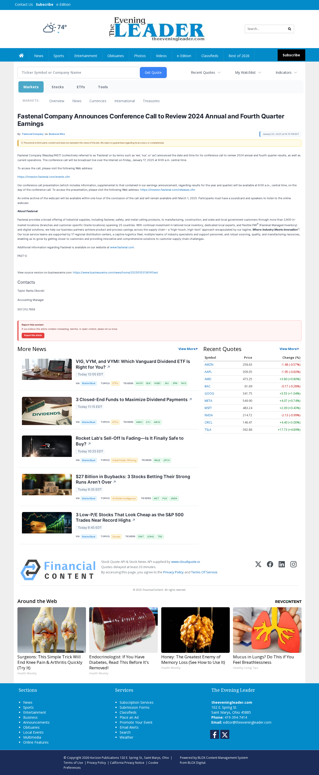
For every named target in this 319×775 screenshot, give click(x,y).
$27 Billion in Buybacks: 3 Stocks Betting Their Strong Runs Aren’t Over (133, 479)
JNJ (166, 383)
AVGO (139, 383)
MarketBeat (88, 383)
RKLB (157, 460)
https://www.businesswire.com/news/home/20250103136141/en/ (115, 272)
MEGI (157, 422)
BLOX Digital (196, 763)
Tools (103, 87)
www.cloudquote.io (185, 561)
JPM (174, 383)
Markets (31, 87)
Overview (56, 100)
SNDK (174, 498)
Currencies (97, 100)
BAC (208, 386)
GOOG (209, 393)
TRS (160, 536)
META (208, 401)
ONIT (141, 536)
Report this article (33, 335)
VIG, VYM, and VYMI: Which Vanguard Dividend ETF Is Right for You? (133, 364)
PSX (164, 498)
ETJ (148, 422)
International (124, 100)
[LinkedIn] (282, 570)
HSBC (157, 383)
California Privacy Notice (127, 763)
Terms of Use (73, 763)
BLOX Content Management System (223, 758)
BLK (148, 383)
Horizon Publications (104, 758)
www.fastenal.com (122, 247)
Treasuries (151, 100)
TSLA (208, 430)
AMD (208, 379)
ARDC (139, 422)
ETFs (81, 87)
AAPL (208, 372)
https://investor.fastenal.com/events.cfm (43, 176)
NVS (183, 383)
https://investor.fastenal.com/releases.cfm (167, 189)
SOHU (150, 536)
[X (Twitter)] (258, 570)
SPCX (166, 460)
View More (187, 348)
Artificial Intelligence (124, 498)
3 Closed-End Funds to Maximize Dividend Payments (134, 399)
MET (156, 498)
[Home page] (156, 28)
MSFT (208, 408)
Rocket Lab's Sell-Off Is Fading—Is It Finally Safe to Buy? (130, 440)
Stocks (58, 87)
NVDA (209, 415)
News (76, 100)
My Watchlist (245, 72)
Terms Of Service (204, 572)
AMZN (209, 364)
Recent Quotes (203, 72)
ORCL (208, 422)
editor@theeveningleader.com (247, 722)
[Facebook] (270, 570)
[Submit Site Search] (289, 29)
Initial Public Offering (124, 460)
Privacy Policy (173, 572)
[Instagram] (293, 570)
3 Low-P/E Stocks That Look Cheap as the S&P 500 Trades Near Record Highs (130, 517)
